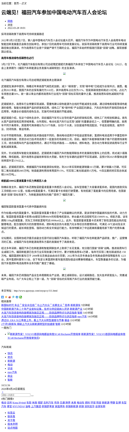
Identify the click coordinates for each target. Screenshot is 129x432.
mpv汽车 (82, 316)
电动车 (80, 402)
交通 (62, 402)
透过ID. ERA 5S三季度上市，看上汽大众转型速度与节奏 (32, 320)
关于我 (11, 420)
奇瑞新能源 (72, 406)
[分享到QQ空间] (6, 297)
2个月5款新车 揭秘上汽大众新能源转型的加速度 (28, 324)
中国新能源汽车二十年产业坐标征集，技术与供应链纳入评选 (35, 309)
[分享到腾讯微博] (13, 297)
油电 (27, 406)
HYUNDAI (19, 406)
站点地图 (13, 427)
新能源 (11, 361)
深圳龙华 (89, 406)
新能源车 (75, 305)
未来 (73, 402)
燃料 (87, 402)
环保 (93, 402)
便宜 (9, 406)
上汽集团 (36, 406)
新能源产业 (76, 309)
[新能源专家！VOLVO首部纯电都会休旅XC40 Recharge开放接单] (44, 334)
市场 (56, 402)
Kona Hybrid (19, 402)
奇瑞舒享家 (48, 406)
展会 (67, 320)
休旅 (34, 402)
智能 (79, 312)
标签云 (11, 412)
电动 (10, 364)
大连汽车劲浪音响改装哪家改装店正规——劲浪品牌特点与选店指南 (39, 312)
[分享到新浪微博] (9, 297)
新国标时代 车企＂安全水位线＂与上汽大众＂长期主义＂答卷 (35, 305)
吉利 (9, 402)
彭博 (118, 402)
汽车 (3, 406)
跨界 (67, 402)
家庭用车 (60, 406)
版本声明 (13, 424)
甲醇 (112, 402)
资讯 (10, 357)
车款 (28, 402)
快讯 (36, 338)
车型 (123, 402)
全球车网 (100, 406)
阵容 (98, 402)
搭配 (40, 402)
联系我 (11, 416)
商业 (10, 376)
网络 (10, 21)
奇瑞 (81, 406)
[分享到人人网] (17, 297)
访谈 (10, 368)
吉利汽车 (48, 402)
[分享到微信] (20, 297)
